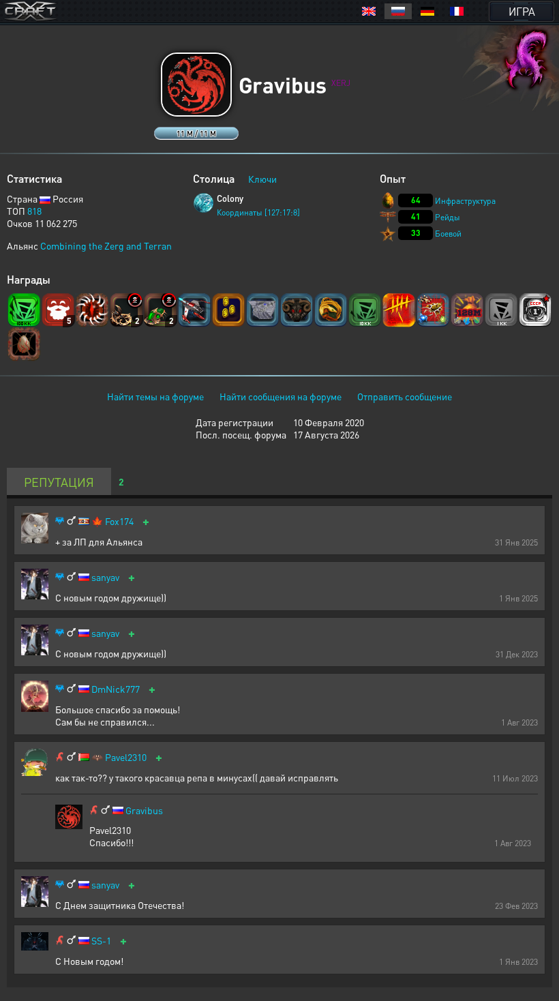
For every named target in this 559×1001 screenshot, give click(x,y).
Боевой (448, 233)
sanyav (105, 577)
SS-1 (101, 940)
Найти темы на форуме (155, 396)
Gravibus (144, 810)
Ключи (262, 179)
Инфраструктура (465, 201)
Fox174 (119, 521)
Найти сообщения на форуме (281, 396)
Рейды (447, 217)
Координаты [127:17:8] (258, 212)
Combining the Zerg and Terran (106, 245)
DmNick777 (115, 689)
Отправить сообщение (404, 396)
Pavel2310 (126, 757)
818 (34, 211)
